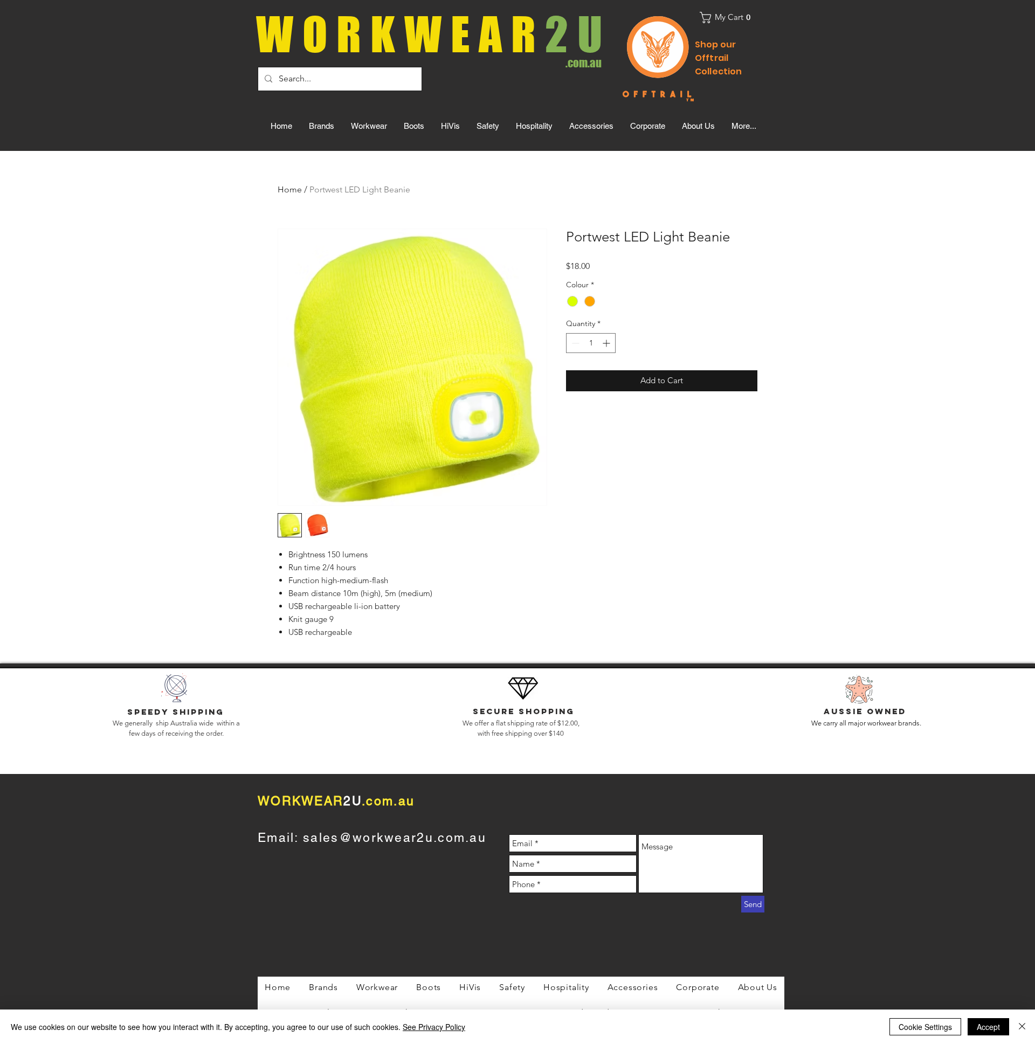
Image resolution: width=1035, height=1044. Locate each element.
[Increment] (607, 343)
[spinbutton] (591, 343)
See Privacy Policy (434, 1026)
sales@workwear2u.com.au (394, 838)
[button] (728, 17)
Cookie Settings (925, 1026)
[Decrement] (574, 343)
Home (290, 189)
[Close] (1022, 1026)
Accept (988, 1026)
